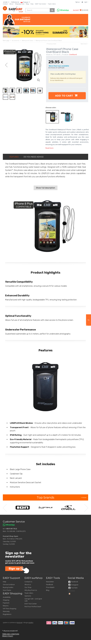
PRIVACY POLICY (7, 636)
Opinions (28, 596)
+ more (83, 497)
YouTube (74, 588)
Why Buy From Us (31, 590)
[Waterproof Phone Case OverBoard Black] (23, 65)
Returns (6, 606)
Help (31, 4)
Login (85, 2)
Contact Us (28, 582)
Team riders (52, 4)
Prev (5, 65)
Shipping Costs (19, 4)
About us (28, 584)
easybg (30, 623)
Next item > (84, 44)
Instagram (74, 585)
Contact (5, 4)
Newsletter (50, 582)
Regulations (7, 614)
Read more (49, 148)
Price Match (50, 587)
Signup (77, 2)
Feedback (49, 584)
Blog (27, 4)
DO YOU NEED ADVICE (34, 157)
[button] (88, 320)
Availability (7, 597)
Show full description (45, 188)
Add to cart (64, 95)
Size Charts (7, 590)
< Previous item (51, 44)
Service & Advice (9, 584)
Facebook (74, 582)
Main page (6, 40)
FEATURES (14, 157)
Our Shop (28, 587)
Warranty (6, 611)
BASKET (76, 10)
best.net (19, 623)
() (85, 10)
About (11, 4)
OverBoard (73, 55)
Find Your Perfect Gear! (33, 606)
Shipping (6, 600)
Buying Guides (8, 587)
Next (41, 65)
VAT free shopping (9, 608)
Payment (6, 603)
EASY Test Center (40, 4)
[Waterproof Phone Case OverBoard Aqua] (67, 117)
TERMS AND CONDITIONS (10, 634)
